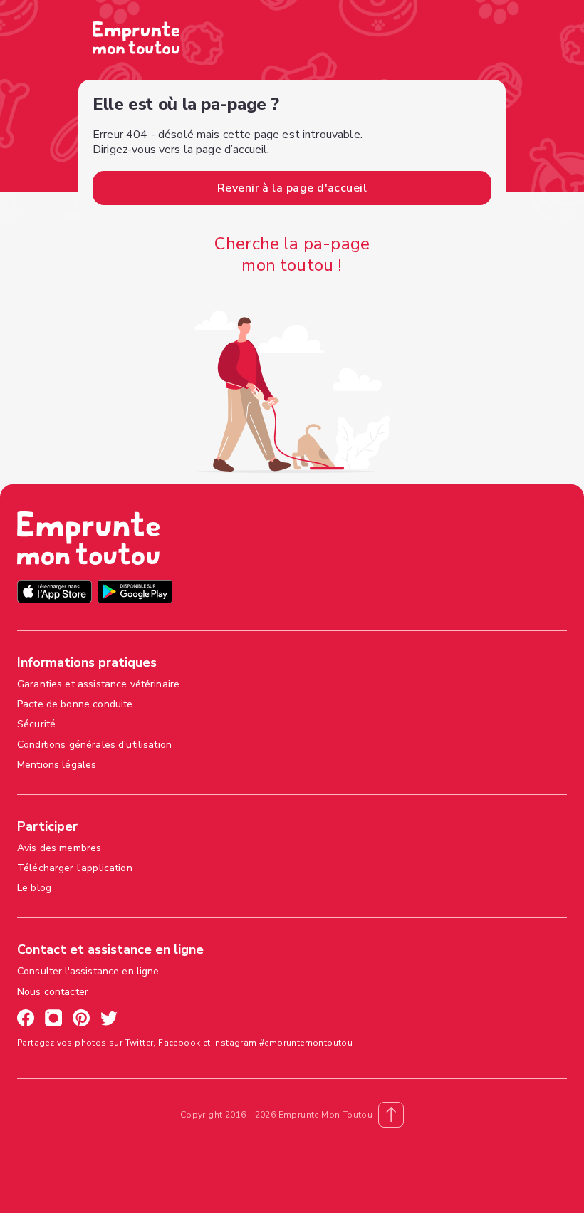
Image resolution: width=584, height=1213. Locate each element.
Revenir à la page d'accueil (292, 188)
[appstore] (54, 594)
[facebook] (25, 1020)
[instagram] (53, 1020)
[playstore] (135, 594)
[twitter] (109, 1020)
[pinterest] (81, 1020)
